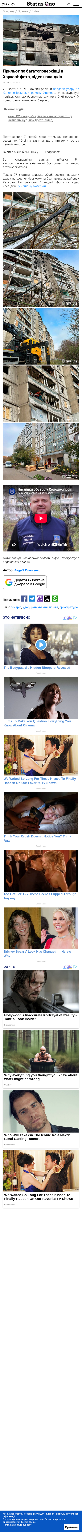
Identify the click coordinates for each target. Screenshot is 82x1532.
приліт (53, 607)
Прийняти (71, 1527)
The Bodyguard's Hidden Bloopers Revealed (37, 668)
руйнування (39, 607)
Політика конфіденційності (17, 1524)
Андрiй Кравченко (27, 570)
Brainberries (41, 673)
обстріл (16, 607)
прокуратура (68, 607)
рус (12, 4)
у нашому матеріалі (32, 186)
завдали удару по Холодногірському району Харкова (41, 91)
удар (26, 607)
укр (4, 4)
